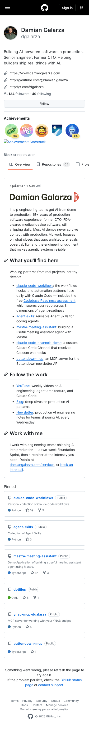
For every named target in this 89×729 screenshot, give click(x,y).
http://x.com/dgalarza (26, 87)
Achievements (17, 118)
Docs (24, 705)
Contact (37, 705)
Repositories (55, 164)
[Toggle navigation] (7, 7)
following (41, 94)
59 (31, 510)
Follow (44, 104)
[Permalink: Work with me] (6, 433)
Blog (19, 402)
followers (19, 94)
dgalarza (16, 186)
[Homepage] (44, 7)
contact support (50, 685)
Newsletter (24, 412)
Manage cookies (57, 705)
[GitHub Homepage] (30, 716)
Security (41, 700)
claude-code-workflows (34, 286)
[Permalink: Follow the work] (6, 374)
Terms (14, 700)
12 (36, 573)
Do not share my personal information (44, 709)
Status (55, 700)
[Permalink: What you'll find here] (6, 260)
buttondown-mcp (29, 358)
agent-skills (25, 316)
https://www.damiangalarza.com (34, 73)
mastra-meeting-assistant (36, 327)
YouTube (23, 386)
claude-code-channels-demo (38, 343)
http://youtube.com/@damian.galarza (38, 80)
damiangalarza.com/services (32, 465)
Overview (23, 164)
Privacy (27, 700)
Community (71, 700)
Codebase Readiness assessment (49, 300)
